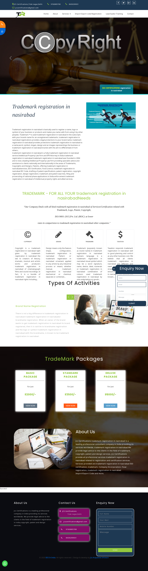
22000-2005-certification (65, 491)
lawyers (76, 488)
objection (68, 488)
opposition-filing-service (54, 488)
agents (94, 488)
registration (102, 488)
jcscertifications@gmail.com (27, 8)
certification (5, 491)
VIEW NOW (30, 405)
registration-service (15, 488)
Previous (10, 58)
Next (138, 58)
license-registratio (138, 488)
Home (46, 14)
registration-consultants (34, 488)
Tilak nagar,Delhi (74, 514)
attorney (87, 488)
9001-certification (27, 491)
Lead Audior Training (114, 14)
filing (81, 488)
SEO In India (50, 557)
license (127, 488)
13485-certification (103, 491)
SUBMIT (131, 303)
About (55, 14)
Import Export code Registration (88, 14)
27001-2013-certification (85, 491)
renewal (111, 488)
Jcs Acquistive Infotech (99, 557)
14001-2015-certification (45, 491)
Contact (130, 14)
